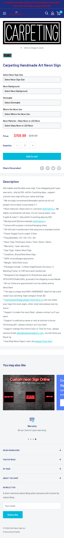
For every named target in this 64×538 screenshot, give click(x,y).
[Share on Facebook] (42, 168)
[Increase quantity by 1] (33, 145)
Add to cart (32, 156)
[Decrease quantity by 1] (17, 145)
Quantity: (7, 145)
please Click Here (43, 341)
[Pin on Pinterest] (48, 168)
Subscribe (12, 514)
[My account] (52, 13)
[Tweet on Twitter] (53, 168)
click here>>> (48, 208)
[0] (58, 13)
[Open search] (46, 13)
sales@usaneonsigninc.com (30, 333)
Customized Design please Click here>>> (23, 299)
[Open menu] (4, 13)
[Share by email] (59, 168)
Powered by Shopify (11, 532)
